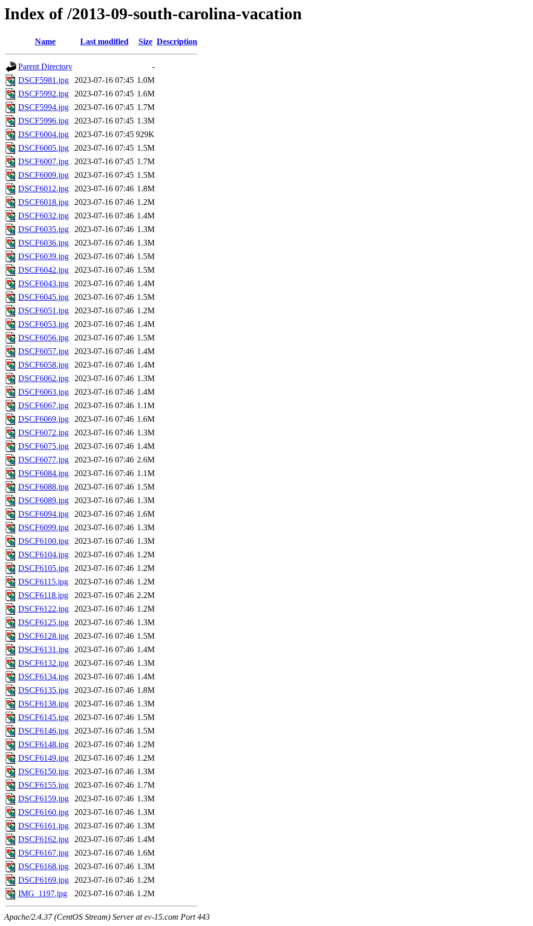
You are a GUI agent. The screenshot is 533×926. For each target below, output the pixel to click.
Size (145, 41)
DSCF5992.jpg (43, 93)
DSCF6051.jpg (43, 310)
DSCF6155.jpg (43, 785)
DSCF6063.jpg (43, 391)
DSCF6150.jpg (43, 771)
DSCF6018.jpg (43, 202)
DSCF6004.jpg (43, 134)
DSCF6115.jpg (43, 581)
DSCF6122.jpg (43, 608)
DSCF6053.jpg (43, 324)
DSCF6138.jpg (43, 703)
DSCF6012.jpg (43, 188)
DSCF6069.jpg (43, 419)
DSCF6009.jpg (43, 174)
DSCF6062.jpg (43, 378)
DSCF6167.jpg (43, 852)
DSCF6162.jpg (43, 839)
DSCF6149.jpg (43, 757)
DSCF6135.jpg (43, 690)
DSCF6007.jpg (43, 161)
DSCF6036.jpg (43, 242)
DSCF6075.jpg (43, 446)
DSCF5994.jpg (43, 107)
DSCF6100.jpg (43, 541)
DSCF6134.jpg (43, 676)
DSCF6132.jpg (43, 663)
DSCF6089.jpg (43, 500)
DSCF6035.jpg (43, 229)
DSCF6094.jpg (43, 513)
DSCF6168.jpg (43, 866)
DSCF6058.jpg (43, 364)
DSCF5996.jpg (43, 120)
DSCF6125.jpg (43, 622)
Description (177, 41)
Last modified (104, 41)
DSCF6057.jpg (43, 351)
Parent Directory (45, 66)
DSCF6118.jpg (43, 595)
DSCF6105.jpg (43, 568)
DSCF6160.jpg (43, 812)
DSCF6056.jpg (43, 337)
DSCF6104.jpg (43, 554)
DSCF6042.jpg (43, 269)
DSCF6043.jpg (43, 283)
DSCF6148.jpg (43, 744)
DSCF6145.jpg (43, 717)
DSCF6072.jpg (43, 432)
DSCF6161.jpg (43, 825)
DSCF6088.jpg (43, 486)
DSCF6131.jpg (43, 649)
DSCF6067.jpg (43, 405)
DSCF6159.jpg (43, 798)
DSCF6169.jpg (43, 879)
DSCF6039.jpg (43, 256)
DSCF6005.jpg (43, 147)
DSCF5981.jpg (43, 80)
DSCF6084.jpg (43, 473)
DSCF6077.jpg (43, 459)
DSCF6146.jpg (43, 730)
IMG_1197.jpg (42, 893)
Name (45, 41)
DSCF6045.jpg (43, 297)
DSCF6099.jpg (43, 527)
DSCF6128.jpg (43, 635)
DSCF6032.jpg (43, 215)
